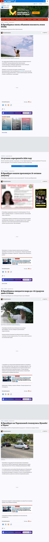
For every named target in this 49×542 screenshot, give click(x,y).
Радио (36, 3)
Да (2, 7)
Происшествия (6, 22)
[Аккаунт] (47, 1)
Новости (12, 19)
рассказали (21, 71)
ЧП (4, 528)
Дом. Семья (5, 538)
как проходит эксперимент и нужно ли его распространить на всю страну (21, 262)
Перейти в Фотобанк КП (15, 58)
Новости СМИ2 (4, 132)
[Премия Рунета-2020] (15, 1)
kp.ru (30, 101)
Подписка (46, 3)
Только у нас (29, 19)
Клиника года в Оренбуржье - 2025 (21, 19)
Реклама (40, 3)
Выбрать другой (6, 7)
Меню (1, 1)
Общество (13, 506)
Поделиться (45, 32)
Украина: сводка (40, 19)
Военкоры (34, 19)
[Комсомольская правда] (9, 1)
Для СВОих (8, 19)
